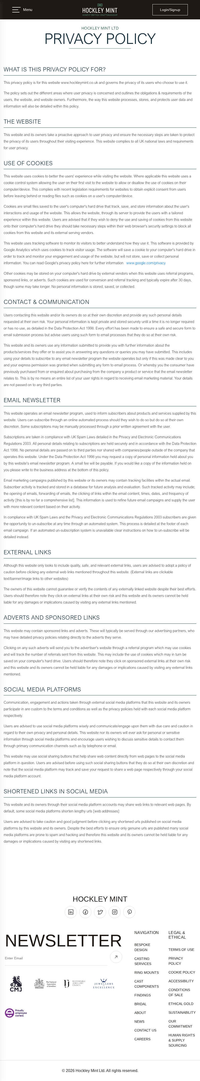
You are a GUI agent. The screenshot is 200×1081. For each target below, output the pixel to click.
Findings (142, 995)
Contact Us (145, 1030)
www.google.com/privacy (146, 263)
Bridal (140, 1004)
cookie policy (182, 972)
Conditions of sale (179, 992)
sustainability (182, 1012)
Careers (142, 1039)
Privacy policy (176, 960)
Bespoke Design (142, 947)
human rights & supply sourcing (182, 1040)
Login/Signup (170, 10)
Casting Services (142, 961)
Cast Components (146, 983)
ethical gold (181, 1004)
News (139, 1021)
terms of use (181, 950)
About (140, 1013)
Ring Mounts (146, 972)
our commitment (180, 1023)
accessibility (181, 981)
